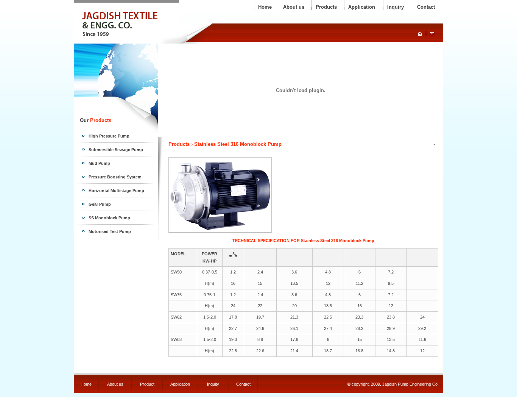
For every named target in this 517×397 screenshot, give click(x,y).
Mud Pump (99, 163)
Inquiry (395, 7)
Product (147, 384)
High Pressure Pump (109, 136)
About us (293, 7)
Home (265, 7)
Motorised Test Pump (110, 231)
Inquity (213, 384)
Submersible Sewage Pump (116, 149)
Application (361, 7)
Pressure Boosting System (115, 177)
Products (326, 7)
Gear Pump (100, 204)
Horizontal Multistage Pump (116, 190)
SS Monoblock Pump (109, 218)
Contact (426, 7)
